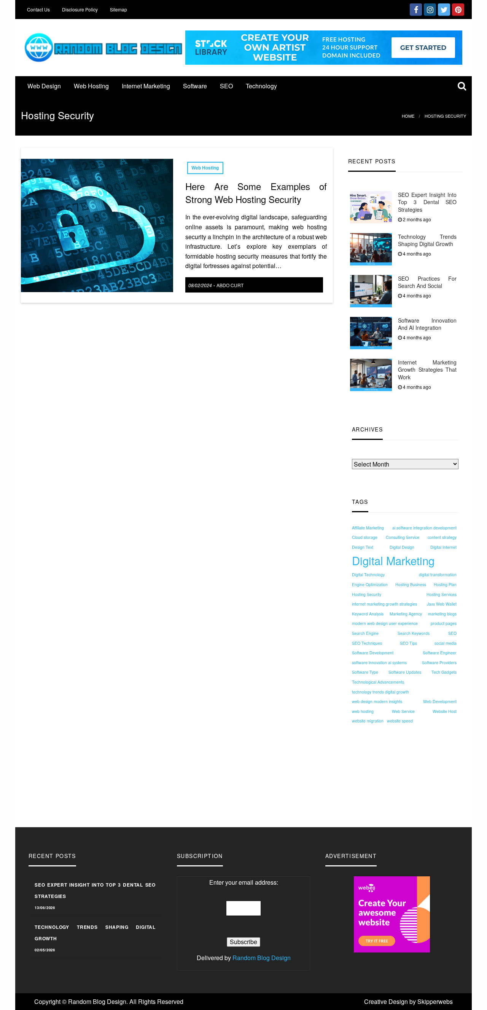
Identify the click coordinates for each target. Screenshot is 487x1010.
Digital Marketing (393, 560)
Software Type (365, 672)
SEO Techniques (367, 643)
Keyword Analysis (368, 614)
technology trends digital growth (380, 692)
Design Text (362, 547)
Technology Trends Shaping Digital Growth (427, 240)
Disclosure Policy (80, 9)
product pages (444, 623)
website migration (368, 721)
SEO (226, 86)
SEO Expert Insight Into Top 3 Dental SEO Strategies (427, 202)
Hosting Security (366, 594)
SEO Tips (408, 643)
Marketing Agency (406, 614)
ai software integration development (424, 528)
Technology (261, 86)
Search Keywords (414, 633)
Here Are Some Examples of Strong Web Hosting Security (256, 192)
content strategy (442, 537)
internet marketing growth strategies (384, 604)
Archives (364, 454)
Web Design (44, 86)
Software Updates (404, 672)
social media (445, 643)
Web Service (403, 711)
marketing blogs (442, 614)
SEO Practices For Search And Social (427, 282)
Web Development (440, 702)
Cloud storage (364, 537)
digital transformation (438, 575)
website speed (400, 721)
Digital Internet (443, 547)
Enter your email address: (243, 882)
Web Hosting (91, 86)
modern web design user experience (385, 623)
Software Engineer (440, 653)
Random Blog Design (261, 957)
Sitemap (118, 9)
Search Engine (365, 633)
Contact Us (38, 9)
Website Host (445, 711)
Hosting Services (442, 594)
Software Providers (439, 662)
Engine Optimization (370, 585)
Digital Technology (368, 575)
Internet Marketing (146, 86)
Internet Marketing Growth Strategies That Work (427, 369)
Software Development (372, 653)
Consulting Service (402, 537)
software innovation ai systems (379, 662)
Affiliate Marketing (368, 528)
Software (195, 86)
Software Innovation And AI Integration (427, 324)
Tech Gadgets (444, 672)
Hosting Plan (445, 585)
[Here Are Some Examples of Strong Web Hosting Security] (97, 224)
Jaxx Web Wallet (442, 604)
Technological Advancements (378, 682)
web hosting (363, 711)
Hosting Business (410, 585)
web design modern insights (377, 702)
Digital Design (402, 547)
